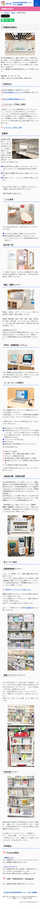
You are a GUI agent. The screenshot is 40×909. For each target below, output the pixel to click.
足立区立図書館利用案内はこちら (14, 99)
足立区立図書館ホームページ (12, 92)
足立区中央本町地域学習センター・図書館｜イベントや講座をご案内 (23, 897)
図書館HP (29, 608)
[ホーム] (2, 13)
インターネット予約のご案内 (12, 127)
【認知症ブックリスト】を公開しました (17, 589)
